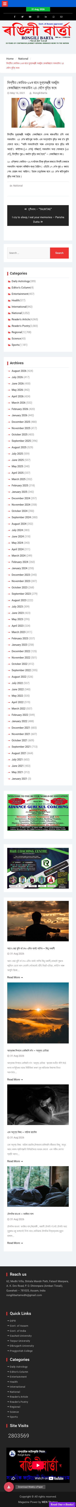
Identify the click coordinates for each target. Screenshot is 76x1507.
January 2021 (19, 778)
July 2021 (17, 759)
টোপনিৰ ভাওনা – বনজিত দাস (20, 1214)
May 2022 (17, 695)
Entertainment (20, 293)
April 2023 (18, 625)
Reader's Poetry (21, 325)
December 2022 (21, 651)
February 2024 (20, 562)
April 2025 (18, 472)
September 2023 (21, 593)
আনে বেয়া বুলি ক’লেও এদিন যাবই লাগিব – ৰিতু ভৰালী (31, 948)
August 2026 (19, 370)
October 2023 (19, 587)
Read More (13, 977)
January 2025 (19, 491)
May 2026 (17, 389)
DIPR (13, 1320)
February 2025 (20, 485)
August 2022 (19, 676)
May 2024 (17, 542)
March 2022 (18, 708)
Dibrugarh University (22, 1345)
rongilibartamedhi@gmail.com (24, 1295)
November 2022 (21, 657)
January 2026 (19, 415)
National (18, 185)
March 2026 (18, 402)
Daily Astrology (21, 281)
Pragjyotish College (21, 1350)
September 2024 (21, 517)
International (19, 306)
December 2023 (21, 574)
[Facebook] (14, 16)
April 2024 (18, 549)
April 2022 (18, 702)
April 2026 (18, 396)
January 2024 (19, 568)
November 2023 (21, 581)
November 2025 (21, 428)
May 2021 (17, 772)
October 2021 (19, 740)
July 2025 (17, 453)
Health (15, 300)
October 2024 (19, 511)
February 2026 (20, 409)
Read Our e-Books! (62, 1504)
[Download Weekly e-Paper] (9, 1487)
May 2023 (17, 619)
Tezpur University (20, 1340)
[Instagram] (38, 16)
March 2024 (18, 555)
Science (16, 338)
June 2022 (18, 689)
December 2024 (21, 498)
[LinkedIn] (45, 16)
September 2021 (21, 746)
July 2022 (17, 683)
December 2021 (21, 727)
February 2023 (20, 638)
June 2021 (18, 765)
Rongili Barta (40, 93)
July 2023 (17, 606)
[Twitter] (22, 16)
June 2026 (18, 383)
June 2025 (18, 460)
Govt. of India (18, 1330)
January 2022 (19, 721)
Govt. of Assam (19, 1325)
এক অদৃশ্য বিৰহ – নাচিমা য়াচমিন (22, 1132)
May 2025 (17, 466)
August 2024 (19, 523)
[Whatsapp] (53, 16)
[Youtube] (30, 16)
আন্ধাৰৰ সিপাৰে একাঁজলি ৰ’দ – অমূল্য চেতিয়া (28, 1050)
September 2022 (21, 670)
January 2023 (19, 644)
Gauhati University (21, 1335)
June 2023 (18, 613)
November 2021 (21, 734)
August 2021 (19, 753)
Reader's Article (21, 319)
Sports (15, 344)
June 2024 (18, 536)
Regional (17, 332)
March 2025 (18, 479)
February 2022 (20, 714)
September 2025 (21, 440)
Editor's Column (21, 287)
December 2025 (21, 421)
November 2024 (21, 504)
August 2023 (19, 600)
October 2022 (19, 664)
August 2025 (19, 447)
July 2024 (17, 530)
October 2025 (19, 434)
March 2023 (18, 632)
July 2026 (17, 377)
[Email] (61, 16)
